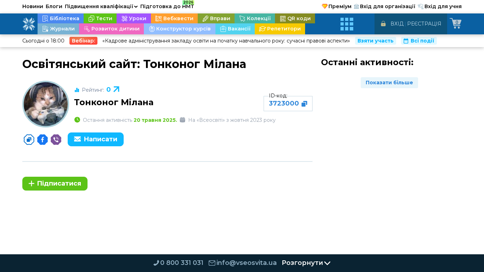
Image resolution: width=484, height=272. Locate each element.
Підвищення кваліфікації (101, 6)
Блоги (54, 6)
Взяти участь (376, 41)
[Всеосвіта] (28, 24)
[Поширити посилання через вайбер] (56, 139)
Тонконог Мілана (113, 102)
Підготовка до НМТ (167, 5)
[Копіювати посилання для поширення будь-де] (29, 139)
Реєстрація (424, 24)
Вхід (397, 24)
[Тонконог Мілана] (45, 104)
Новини (32, 6)
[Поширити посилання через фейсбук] (42, 139)
